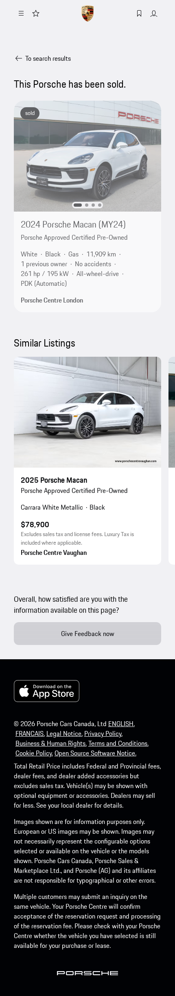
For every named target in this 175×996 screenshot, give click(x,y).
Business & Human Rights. (51, 743)
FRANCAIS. (30, 733)
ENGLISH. (121, 724)
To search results (48, 58)
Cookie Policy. (34, 753)
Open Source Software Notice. (95, 753)
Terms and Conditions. (118, 743)
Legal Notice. (64, 733)
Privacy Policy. (103, 733)
